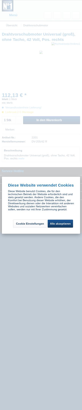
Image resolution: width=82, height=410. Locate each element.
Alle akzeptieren (60, 223)
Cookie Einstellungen (30, 223)
